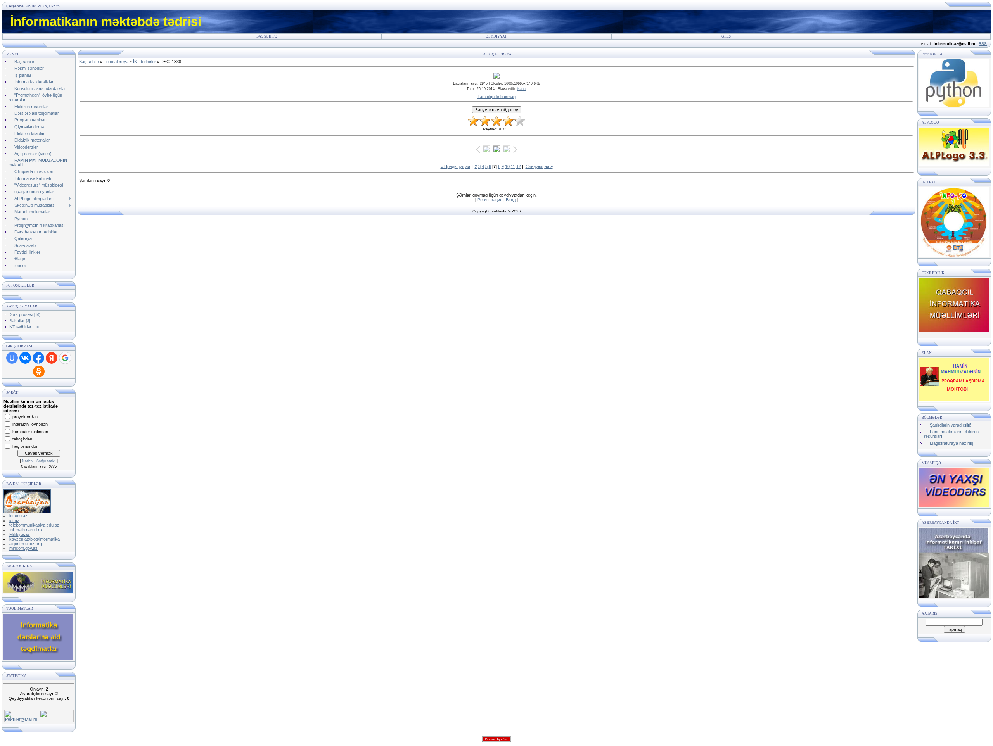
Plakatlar (17, 320)
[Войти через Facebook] (38, 358)
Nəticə (27, 461)
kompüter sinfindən (30, 431)
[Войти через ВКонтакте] (25, 358)
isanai (521, 89)
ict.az (14, 520)
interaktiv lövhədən (30, 423)
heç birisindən (25, 446)
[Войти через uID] (12, 358)
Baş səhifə (266, 36)
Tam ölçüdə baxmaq (496, 96)
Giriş (726, 36)
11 (513, 166)
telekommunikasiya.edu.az (34, 525)
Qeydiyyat (496, 36)
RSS (983, 43)
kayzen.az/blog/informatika (34, 539)
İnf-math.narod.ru (25, 529)
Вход (511, 199)
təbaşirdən (22, 438)
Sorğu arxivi (45, 461)
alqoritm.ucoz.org (25, 543)
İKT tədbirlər (20, 327)
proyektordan (25, 416)
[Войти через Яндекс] (51, 358)
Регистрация (489, 199)
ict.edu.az (18, 515)
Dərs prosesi (21, 314)
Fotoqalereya (116, 61)
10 (507, 166)
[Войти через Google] (65, 358)
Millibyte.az (19, 534)
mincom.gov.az (23, 548)
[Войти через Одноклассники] (39, 371)
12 (518, 166)
